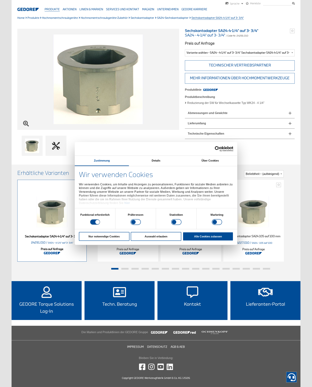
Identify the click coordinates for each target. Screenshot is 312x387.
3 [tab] (135, 269)
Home (21, 18)
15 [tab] (256, 269)
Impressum (135, 346)
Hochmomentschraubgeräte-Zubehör (104, 18)
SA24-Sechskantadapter (172, 18)
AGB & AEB (178, 346)
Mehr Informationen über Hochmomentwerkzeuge (240, 78)
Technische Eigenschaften (206, 133)
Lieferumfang (197, 123)
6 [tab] (165, 269)
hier (127, 203)
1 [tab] (114, 269)
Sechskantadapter (142, 18)
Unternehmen (168, 9)
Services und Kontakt (122, 9)
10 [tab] (205, 269)
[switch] (136, 222)
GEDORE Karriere (194, 9)
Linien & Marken (91, 9)
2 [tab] (125, 269)
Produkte (52, 9)
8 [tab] (185, 269)
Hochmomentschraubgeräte (60, 18)
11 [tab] (216, 269)
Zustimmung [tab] (102, 160)
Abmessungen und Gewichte (208, 113)
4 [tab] (145, 269)
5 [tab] (155, 269)
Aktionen (70, 9)
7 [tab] (175, 269)
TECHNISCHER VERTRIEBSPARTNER (240, 65)
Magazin (148, 9)
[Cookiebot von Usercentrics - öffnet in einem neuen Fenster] (217, 148)
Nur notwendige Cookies (104, 236)
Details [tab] (156, 160)
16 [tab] (266, 269)
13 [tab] (236, 269)
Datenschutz (157, 346)
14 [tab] (246, 269)
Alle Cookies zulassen (208, 236)
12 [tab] (226, 269)
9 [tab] (195, 269)
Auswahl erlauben (156, 236)
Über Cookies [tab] (210, 160)
